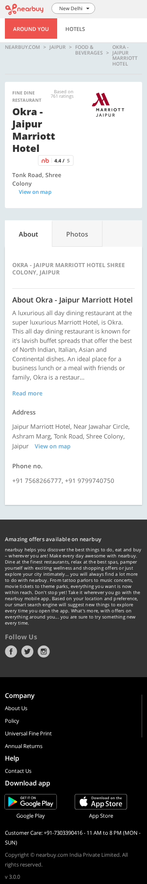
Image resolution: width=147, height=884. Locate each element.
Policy (12, 720)
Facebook (11, 651)
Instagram (44, 651)
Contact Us (18, 770)
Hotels (75, 29)
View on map (35, 191)
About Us (16, 708)
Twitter (27, 651)
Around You (31, 29)
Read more (27, 393)
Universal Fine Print (28, 733)
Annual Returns (23, 746)
